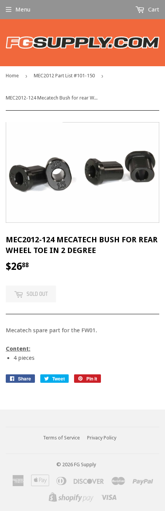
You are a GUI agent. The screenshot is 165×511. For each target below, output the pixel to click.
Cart (153, 9)
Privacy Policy (101, 438)
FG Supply (85, 464)
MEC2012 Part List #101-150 (64, 75)
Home (12, 75)
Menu (22, 9)
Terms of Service (61, 438)
